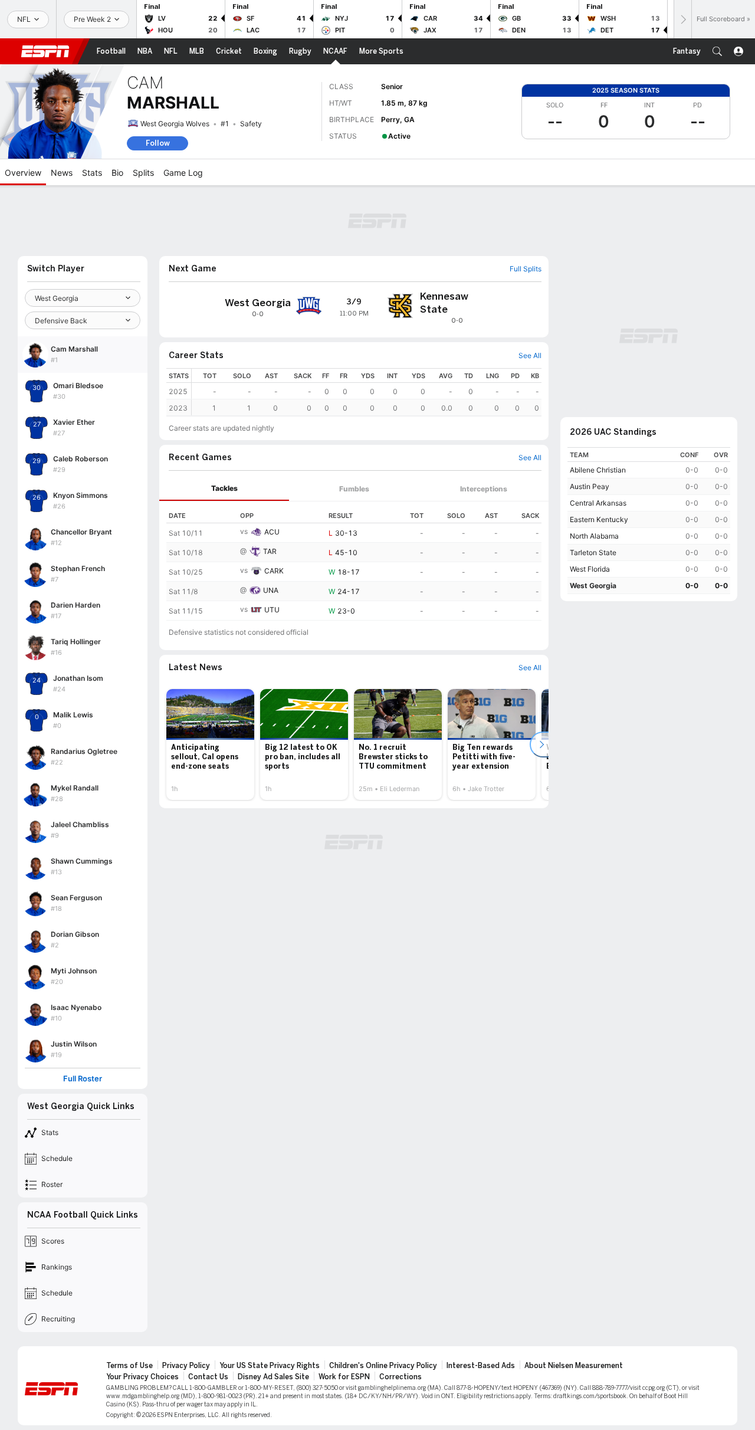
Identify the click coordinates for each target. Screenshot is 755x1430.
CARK (274, 570)
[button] (717, 51)
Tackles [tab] (224, 488)
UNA (270, 590)
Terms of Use (129, 1366)
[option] (210, 744)
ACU (272, 531)
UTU (272, 609)
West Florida (590, 569)
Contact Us (208, 1377)
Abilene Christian (598, 469)
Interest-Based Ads (481, 1366)
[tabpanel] (354, 561)
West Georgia (593, 585)
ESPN (45, 51)
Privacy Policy (186, 1366)
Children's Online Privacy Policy (383, 1366)
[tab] (224, 489)
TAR (270, 551)
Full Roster (82, 1078)
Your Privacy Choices (142, 1377)
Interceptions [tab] (483, 488)
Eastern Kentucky (599, 519)
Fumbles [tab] (354, 488)
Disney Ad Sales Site (273, 1377)
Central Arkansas (598, 502)
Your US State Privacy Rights (269, 1366)
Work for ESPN (344, 1377)
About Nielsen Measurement (573, 1366)
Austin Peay (589, 486)
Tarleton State (593, 552)
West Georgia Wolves (174, 123)
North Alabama (594, 536)
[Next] (682, 19)
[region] (366, 392)
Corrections (400, 1377)
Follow (158, 143)
